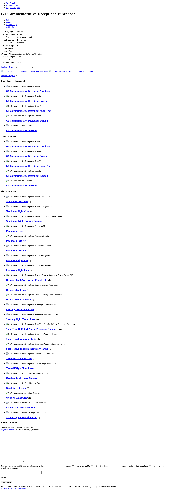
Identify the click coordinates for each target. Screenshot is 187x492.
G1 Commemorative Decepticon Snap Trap (28, 110)
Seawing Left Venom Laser (20, 309)
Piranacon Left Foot (16, 250)
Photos (9, 22)
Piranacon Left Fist (16, 240)
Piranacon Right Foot (17, 270)
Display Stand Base (16, 290)
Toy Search (10, 3)
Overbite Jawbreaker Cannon (21, 378)
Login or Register (13, 8)
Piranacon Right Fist (17, 260)
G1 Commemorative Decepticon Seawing (27, 101)
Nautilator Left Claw (17, 201)
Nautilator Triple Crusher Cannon (24, 221)
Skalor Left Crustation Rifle (20, 407)
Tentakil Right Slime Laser (20, 368)
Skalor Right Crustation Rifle (21, 417)
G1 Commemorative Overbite (21, 130)
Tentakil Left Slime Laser (19, 358)
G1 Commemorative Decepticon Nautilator (28, 91)
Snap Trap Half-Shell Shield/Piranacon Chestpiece (32, 329)
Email (4, 477)
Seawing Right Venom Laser (21, 319)
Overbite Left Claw (16, 388)
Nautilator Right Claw (18, 211)
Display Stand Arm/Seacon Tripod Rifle (27, 280)
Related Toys (11, 25)
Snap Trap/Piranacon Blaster (21, 339)
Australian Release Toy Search (13, 489)
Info (7, 20)
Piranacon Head (14, 231)
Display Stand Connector (19, 299)
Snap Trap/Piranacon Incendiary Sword (27, 348)
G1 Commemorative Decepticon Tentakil (27, 120)
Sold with (10, 27)
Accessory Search (13, 5)
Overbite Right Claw (17, 397)
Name (4, 472)
